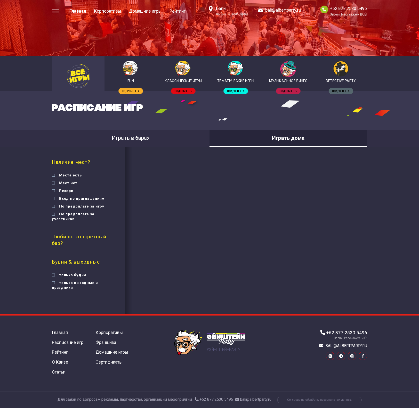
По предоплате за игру (81, 206)
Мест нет (68, 183)
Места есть (70, 175)
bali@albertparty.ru (283, 10)
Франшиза (106, 342)
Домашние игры (145, 11)
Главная (77, 11)
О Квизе (60, 362)
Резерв (66, 191)
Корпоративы (107, 11)
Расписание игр (67, 342)
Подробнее (129, 91)
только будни (72, 275)
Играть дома (288, 138)
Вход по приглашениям (82, 198)
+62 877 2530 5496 (348, 8)
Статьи (58, 372)
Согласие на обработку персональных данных (319, 399)
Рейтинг (177, 11)
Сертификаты (109, 362)
